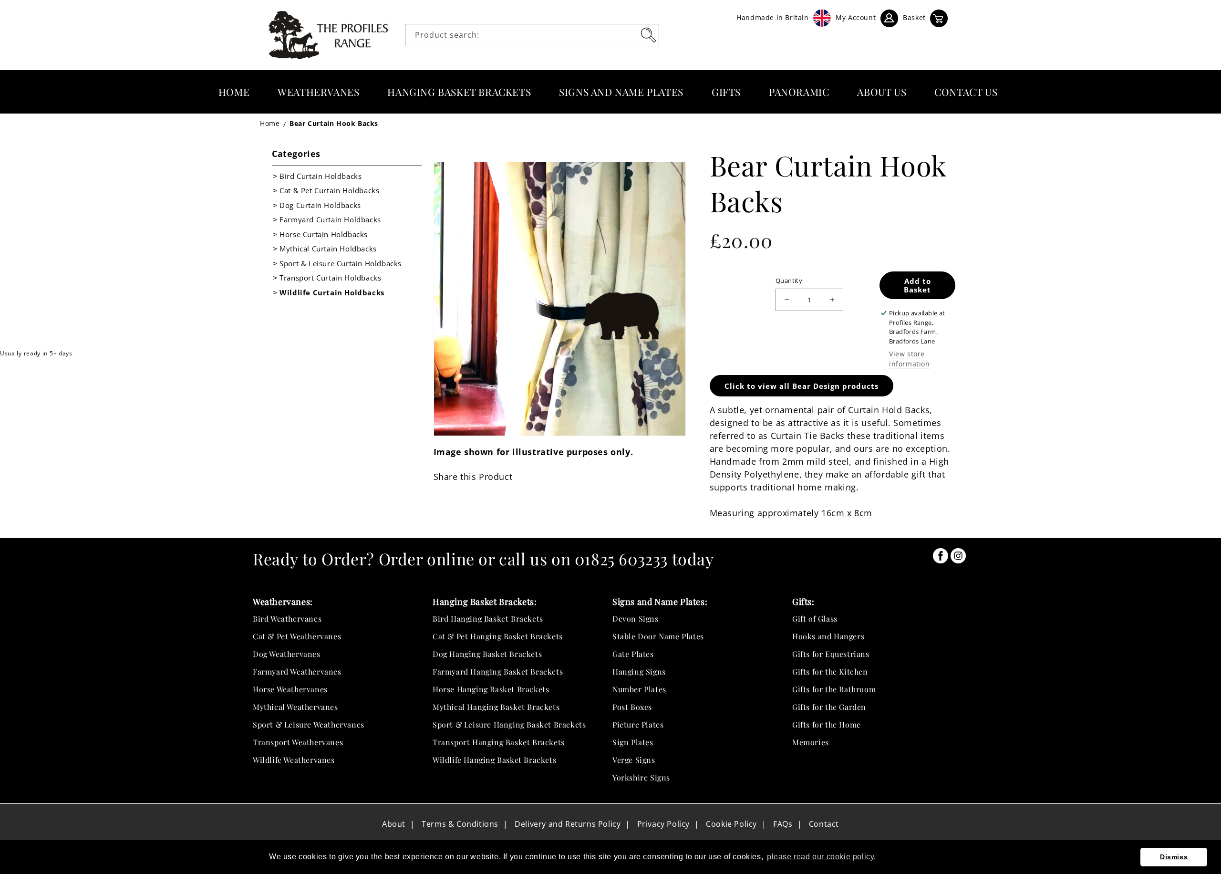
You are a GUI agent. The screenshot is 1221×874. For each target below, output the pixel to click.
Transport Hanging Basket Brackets (499, 742)
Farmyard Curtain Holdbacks (330, 219)
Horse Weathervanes (290, 689)
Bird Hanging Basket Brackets (488, 619)
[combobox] (532, 35)
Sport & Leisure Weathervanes (308, 724)
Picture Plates (637, 724)
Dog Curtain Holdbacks (320, 205)
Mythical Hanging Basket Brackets (496, 707)
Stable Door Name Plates (658, 636)
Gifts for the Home (826, 724)
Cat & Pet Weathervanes (297, 636)
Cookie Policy (731, 824)
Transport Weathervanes (298, 742)
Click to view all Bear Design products (801, 386)
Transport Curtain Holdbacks (330, 277)
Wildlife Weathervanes (294, 760)
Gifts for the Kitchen (830, 671)
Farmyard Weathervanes (297, 671)
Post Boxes (632, 707)
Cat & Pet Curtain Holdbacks (329, 190)
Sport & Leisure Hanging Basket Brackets (509, 724)
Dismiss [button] (1174, 857)
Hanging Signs (639, 671)
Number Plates (639, 689)
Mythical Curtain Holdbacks (328, 248)
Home (269, 123)
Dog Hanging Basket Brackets (487, 654)
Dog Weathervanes (287, 654)
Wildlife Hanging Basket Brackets (494, 760)
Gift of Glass (815, 619)
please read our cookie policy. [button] (821, 857)
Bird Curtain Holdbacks (320, 176)
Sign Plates (632, 742)
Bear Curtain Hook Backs (334, 123)
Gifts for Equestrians (830, 654)
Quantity (789, 280)
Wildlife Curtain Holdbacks (331, 292)
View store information (909, 358)
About (393, 824)
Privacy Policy (663, 824)
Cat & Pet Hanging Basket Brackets (498, 636)
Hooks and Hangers (828, 636)
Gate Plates (633, 654)
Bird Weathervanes (287, 619)
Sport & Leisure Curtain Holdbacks (340, 263)
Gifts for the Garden (829, 707)
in (940, 555)
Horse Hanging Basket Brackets (491, 689)
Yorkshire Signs (641, 777)
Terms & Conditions (460, 824)
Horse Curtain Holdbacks (323, 234)
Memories (810, 742)
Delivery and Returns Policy (568, 824)
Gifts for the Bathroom (834, 689)
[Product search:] (648, 34)
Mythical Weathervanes (295, 707)
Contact (824, 824)
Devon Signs (635, 619)
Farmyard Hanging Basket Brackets (498, 671)
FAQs (782, 824)
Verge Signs (633, 760)
